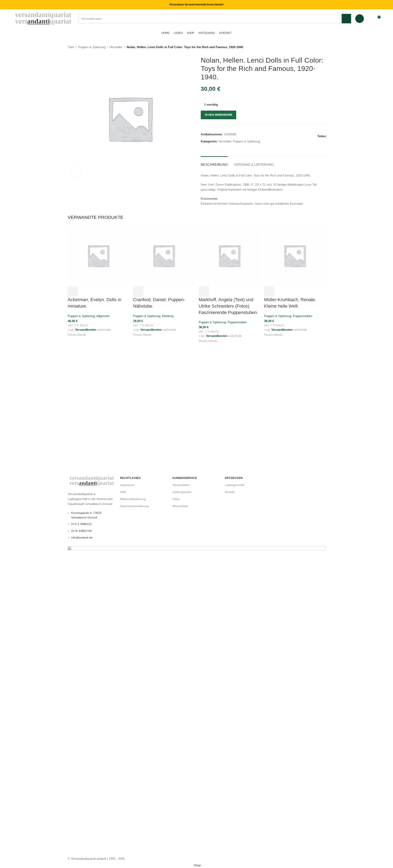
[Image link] (92, 480)
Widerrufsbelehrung (133, 499)
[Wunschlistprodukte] (369, 18)
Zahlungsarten (181, 492)
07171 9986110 (81, 524)
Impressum (127, 485)
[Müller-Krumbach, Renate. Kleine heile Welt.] (295, 255)
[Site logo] (43, 18)
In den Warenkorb (218, 114)
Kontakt (230, 492)
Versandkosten (85, 329)
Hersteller (116, 47)
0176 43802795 (81, 531)
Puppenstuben (237, 322)
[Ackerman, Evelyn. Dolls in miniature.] (98, 255)
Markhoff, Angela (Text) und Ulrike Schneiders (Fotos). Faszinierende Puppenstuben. (228, 306)
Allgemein (103, 316)
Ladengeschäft (234, 485)
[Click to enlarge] (76, 172)
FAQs (176, 499)
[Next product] (323, 47)
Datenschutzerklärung (134, 506)
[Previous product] (313, 47)
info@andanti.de (82, 537)
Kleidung (167, 316)
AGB (123, 492)
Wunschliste (180, 506)
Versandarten (181, 485)
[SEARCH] (346, 18)
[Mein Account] (359, 18)
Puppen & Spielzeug (91, 47)
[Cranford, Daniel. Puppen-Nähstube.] (164, 255)
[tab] (214, 162)
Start (71, 47)
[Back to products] (318, 47)
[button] (73, 291)
